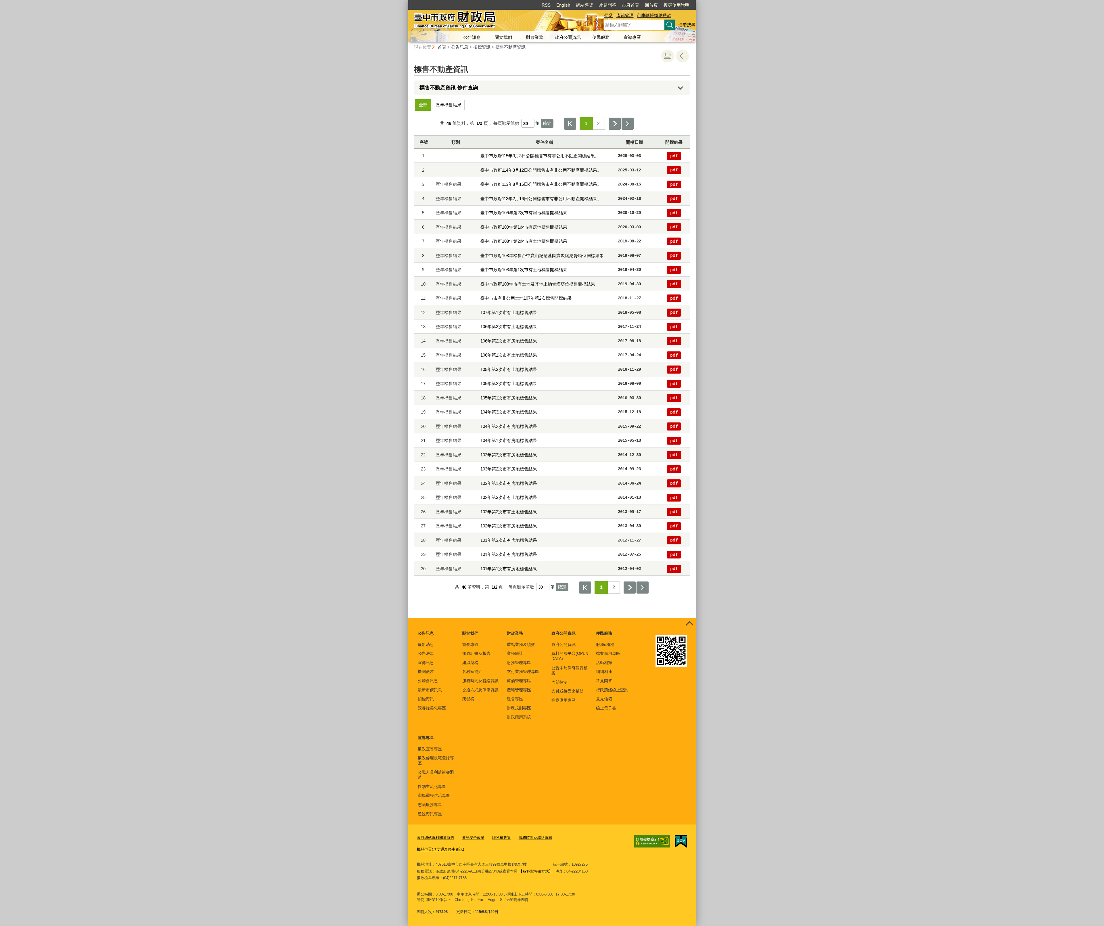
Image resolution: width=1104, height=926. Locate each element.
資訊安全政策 (473, 837)
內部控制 (559, 682)
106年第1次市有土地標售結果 (508, 355)
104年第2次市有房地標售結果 (508, 426)
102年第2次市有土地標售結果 (508, 511)
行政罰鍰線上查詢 (612, 690)
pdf (674, 155)
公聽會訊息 (428, 680)
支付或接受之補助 (567, 691)
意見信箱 (604, 699)
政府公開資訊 (568, 37)
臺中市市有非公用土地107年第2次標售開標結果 (526, 298)
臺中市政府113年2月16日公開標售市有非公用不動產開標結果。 (540, 198)
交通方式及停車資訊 (480, 690)
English (563, 5)
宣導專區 (632, 37)
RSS (546, 5)
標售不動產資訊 (510, 47)
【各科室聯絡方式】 (536, 871)
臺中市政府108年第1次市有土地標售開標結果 (523, 269)
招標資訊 (481, 47)
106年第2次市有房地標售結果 (508, 340)
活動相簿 (604, 662)
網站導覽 (584, 5)
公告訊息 (472, 37)
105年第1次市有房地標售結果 (508, 397)
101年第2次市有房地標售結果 (508, 554)
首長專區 (470, 644)
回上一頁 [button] (682, 56)
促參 (608, 15)
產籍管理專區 (519, 690)
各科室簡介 (472, 671)
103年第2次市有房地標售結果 (508, 468)
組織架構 (470, 662)
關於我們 (503, 37)
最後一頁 (628, 124)
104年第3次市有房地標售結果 (508, 412)
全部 (423, 104)
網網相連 (604, 671)
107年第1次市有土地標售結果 (508, 312)
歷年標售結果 (448, 104)
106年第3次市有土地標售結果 (508, 326)
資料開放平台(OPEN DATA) (569, 656)
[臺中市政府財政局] (499, 20)
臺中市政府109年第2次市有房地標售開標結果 (523, 212)
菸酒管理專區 (519, 680)
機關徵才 (426, 671)
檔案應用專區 (563, 700)
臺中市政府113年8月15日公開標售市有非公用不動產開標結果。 (540, 184)
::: (405, 2)
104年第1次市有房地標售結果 (508, 440)
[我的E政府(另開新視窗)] (681, 841)
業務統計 (515, 653)
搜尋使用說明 (676, 5)
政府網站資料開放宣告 (435, 837)
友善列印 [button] (667, 56)
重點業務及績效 (521, 644)
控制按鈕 (689, 624)
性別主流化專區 (432, 786)
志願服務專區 (430, 804)
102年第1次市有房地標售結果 (508, 525)
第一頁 (570, 124)
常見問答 (607, 5)
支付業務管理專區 (523, 671)
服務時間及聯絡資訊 (480, 680)
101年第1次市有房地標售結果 (508, 568)
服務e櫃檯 (605, 644)
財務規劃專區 (519, 708)
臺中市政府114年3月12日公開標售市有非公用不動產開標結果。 (540, 170)
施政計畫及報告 (476, 653)
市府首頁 (630, 5)
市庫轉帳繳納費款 (654, 15)
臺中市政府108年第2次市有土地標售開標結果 (523, 241)
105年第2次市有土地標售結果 (508, 383)
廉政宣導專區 (430, 749)
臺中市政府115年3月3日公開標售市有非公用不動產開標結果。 (539, 155)
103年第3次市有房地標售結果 (508, 454)
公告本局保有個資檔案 (569, 670)
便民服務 (601, 37)
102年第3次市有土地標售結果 (508, 497)
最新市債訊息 (430, 690)
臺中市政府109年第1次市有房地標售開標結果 (523, 227)
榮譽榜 (468, 699)
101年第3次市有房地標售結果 (508, 540)
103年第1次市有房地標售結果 (508, 483)
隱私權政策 (501, 837)
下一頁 (615, 124)
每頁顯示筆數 (506, 123)
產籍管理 (625, 15)
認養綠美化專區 (432, 708)
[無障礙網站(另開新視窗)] (652, 841)
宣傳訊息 (426, 662)
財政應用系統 (519, 717)
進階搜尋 (686, 24)
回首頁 (651, 5)
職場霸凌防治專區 (434, 795)
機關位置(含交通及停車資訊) (440, 849)
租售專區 (515, 699)
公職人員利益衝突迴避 (436, 775)
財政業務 (534, 37)
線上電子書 (606, 708)
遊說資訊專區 (430, 814)
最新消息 (426, 644)
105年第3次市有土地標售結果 (508, 369)
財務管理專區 (519, 662)
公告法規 (426, 653)
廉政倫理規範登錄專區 (436, 760)
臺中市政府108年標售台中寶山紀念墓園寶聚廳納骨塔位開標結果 (542, 255)
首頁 (442, 47)
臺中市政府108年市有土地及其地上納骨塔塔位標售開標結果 (537, 284)
